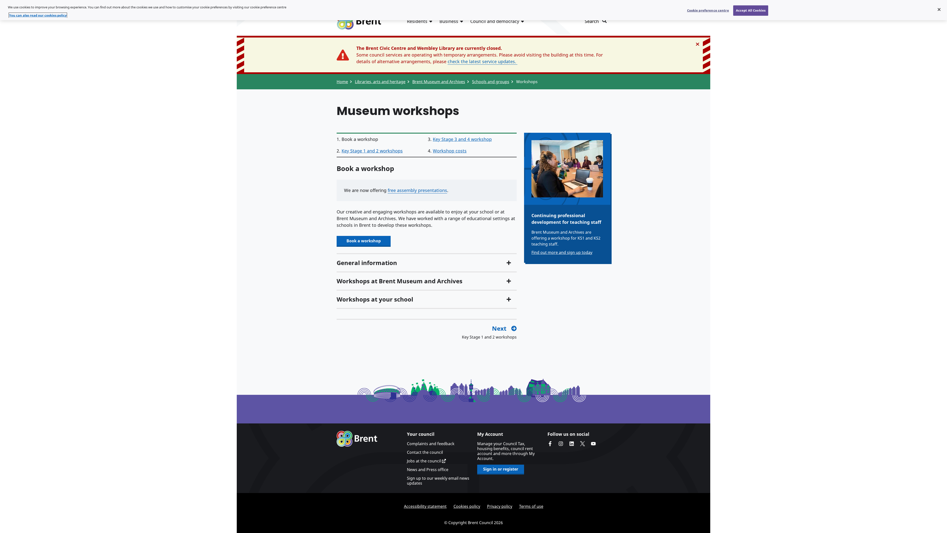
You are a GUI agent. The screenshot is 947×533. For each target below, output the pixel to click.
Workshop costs (450, 151)
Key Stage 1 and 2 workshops (372, 151)
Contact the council (425, 452)
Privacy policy (499, 506)
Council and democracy (494, 21)
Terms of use (531, 506)
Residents (417, 21)
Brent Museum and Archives (438, 81)
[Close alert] (697, 44)
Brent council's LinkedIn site (571, 443)
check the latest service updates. (482, 61)
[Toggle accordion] (509, 263)
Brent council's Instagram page (560, 443)
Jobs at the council (424, 460)
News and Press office (427, 469)
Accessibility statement (425, 506)
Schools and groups (490, 81)
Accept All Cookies (750, 10)
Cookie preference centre (708, 10)
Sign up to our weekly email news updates (438, 481)
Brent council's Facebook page (549, 443)
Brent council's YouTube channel (593, 443)
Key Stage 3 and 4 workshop (462, 139)
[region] (473, 10)
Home (342, 81)
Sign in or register (500, 469)
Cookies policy (467, 506)
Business (448, 21)
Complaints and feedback (431, 443)
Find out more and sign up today (561, 252)
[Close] (939, 9)
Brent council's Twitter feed (582, 443)
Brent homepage (357, 439)
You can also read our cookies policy (38, 15)
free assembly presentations (417, 190)
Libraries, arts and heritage (380, 81)
